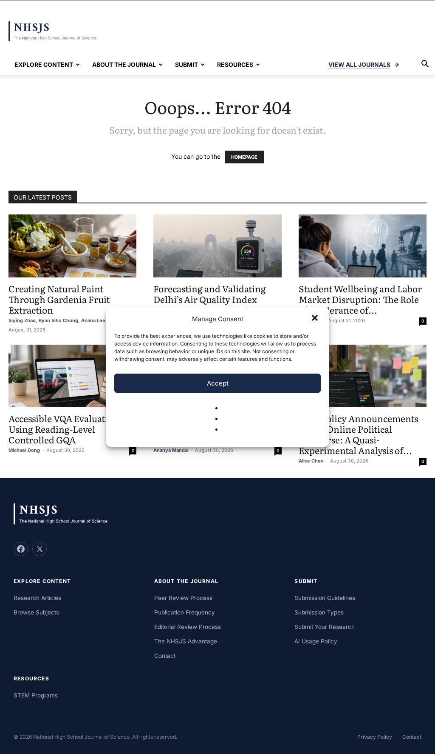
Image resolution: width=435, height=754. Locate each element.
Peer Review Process (183, 597)
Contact (164, 655)
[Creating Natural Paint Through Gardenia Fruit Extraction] (72, 245)
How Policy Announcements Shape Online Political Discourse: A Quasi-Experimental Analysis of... (358, 434)
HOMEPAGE (244, 157)
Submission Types (319, 612)
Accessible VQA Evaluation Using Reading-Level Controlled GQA (63, 428)
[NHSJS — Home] (65, 514)
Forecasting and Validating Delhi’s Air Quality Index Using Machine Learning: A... (215, 299)
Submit (186, 64)
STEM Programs (36, 695)
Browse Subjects (36, 612)
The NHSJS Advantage (185, 641)
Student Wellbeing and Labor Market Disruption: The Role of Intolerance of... (360, 299)
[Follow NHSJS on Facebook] (21, 549)
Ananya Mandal (171, 450)
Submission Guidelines (324, 597)
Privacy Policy (374, 737)
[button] (316, 319)
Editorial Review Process (187, 626)
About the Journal (124, 64)
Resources (235, 64)
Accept (218, 383)
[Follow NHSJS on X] (39, 549)
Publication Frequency (184, 612)
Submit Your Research (324, 626)
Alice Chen (311, 461)
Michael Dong (24, 450)
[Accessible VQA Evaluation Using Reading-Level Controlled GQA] (72, 376)
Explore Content (43, 64)
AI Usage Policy (315, 641)
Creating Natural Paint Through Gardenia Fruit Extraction (59, 299)
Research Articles (37, 597)
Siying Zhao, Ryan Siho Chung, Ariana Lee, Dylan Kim (70, 320)
